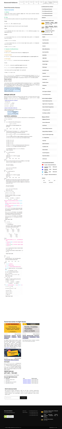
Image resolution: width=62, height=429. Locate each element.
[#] (9, 414)
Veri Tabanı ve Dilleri (46, 112)
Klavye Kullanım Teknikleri (47, 131)
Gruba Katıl (23, 397)
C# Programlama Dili (46, 109)
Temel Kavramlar (18, 358)
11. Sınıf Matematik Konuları (47, 13)
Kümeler (44, 46)
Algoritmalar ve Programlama (47, 103)
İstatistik (44, 73)
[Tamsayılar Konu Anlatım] (12, 353)
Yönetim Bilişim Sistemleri (47, 128)
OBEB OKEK (44, 58)
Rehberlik (44, 17)
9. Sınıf (26, 2)
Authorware (44, 158)
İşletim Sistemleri (45, 143)
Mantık (43, 36)
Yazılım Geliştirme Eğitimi (47, 98)
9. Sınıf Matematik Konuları (47, 9)
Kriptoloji (44, 140)
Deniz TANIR (55, 427)
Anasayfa (21, 2)
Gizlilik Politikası (25, 412)
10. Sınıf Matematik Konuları (47, 11)
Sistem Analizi (45, 149)
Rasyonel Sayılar (45, 61)
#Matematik (51, 182)
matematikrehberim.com (17, 427)
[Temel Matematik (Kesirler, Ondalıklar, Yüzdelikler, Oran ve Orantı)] (31, 328)
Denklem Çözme (45, 82)
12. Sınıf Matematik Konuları (47, 15)
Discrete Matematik (46, 122)
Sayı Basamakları (45, 42)
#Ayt (54, 180)
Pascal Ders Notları (45, 155)
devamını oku (7, 347)
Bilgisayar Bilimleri (50, 3)
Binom (43, 88)
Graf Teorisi (44, 125)
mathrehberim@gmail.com (10, 412)
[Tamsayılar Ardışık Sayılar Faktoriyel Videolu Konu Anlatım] (12, 328)
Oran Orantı (44, 79)
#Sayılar (44, 182)
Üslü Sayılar (44, 67)
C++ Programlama (45, 137)
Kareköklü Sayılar (45, 70)
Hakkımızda (55, 2)
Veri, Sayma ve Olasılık (46, 91)
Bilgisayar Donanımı (46, 119)
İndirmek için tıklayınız (27, 379)
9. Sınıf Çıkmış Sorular (46, 94)
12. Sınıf (41, 2)
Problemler (44, 85)
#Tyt (49, 180)
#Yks (44, 180)
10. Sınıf (31, 2)
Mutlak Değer (44, 64)
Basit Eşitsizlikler (45, 52)
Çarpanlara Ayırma (45, 76)
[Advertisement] (21, 309)
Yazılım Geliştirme (46, 3)
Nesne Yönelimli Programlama (48, 106)
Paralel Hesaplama (45, 152)
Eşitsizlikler (44, 55)
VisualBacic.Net (45, 146)
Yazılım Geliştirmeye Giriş (47, 100)
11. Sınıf (36, 2)
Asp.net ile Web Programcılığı (47, 134)
